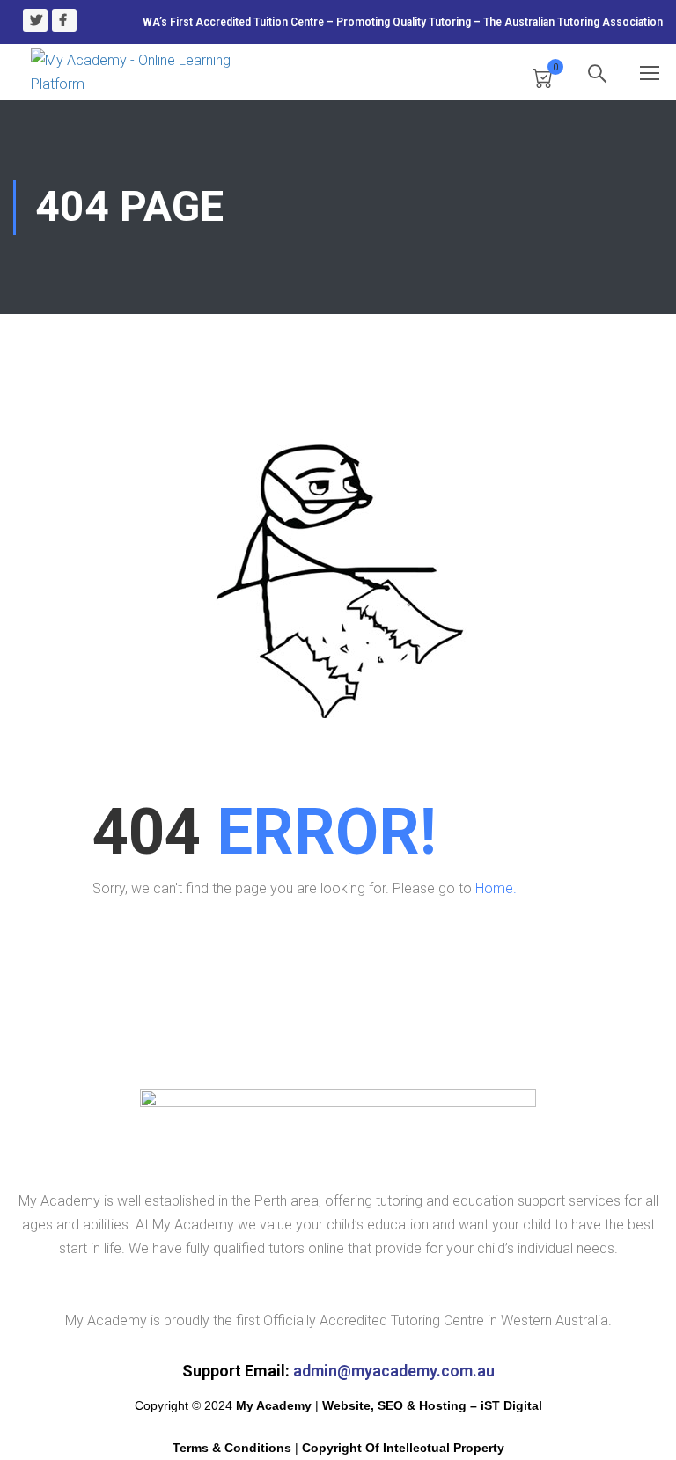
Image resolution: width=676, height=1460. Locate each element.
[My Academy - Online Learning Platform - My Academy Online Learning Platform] (136, 72)
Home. (496, 888)
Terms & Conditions (232, 1448)
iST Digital (511, 1405)
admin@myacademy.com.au (394, 1370)
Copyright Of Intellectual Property (403, 1448)
